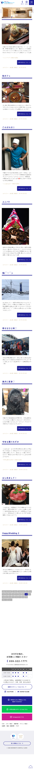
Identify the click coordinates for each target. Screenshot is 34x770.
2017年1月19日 (23, 264)
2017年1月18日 (23, 320)
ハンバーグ (7, 17)
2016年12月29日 (23, 525)
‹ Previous (21, 591)
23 (3, 594)
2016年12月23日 (23, 583)
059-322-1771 (18, 661)
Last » (10, 599)
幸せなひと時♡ (9, 328)
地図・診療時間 (10, 726)
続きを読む (10, 57)
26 (13, 594)
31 (29, 594)
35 (13, 597)
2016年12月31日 (23, 469)
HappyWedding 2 (10, 533)
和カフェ (6, 75)
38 (23, 597)
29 (23, 594)
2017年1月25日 (23, 193)
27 (16, 594)
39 (26, 597)
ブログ (17, 726)
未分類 (11, 67)
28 (19, 594)
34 (10, 597)
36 (16, 597)
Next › (4, 599)
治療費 (3, 726)
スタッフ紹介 (9, 724)
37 (19, 597)
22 (30, 591)
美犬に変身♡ (8, 381)
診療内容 (16, 724)
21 (27, 591)
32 (3, 597)
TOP (3, 724)
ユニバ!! (6, 201)
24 (6, 594)
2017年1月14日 (23, 373)
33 (6, 597)
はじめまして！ (9, 477)
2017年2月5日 (22, 67)
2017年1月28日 (23, 119)
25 (10, 594)
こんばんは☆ (8, 127)
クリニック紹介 (23, 724)
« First (15, 591)
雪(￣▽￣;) (7, 272)
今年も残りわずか (10, 441)
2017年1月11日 (23, 433)
